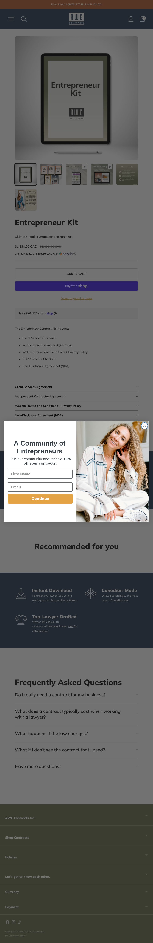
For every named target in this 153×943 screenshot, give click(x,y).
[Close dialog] (129, 439)
